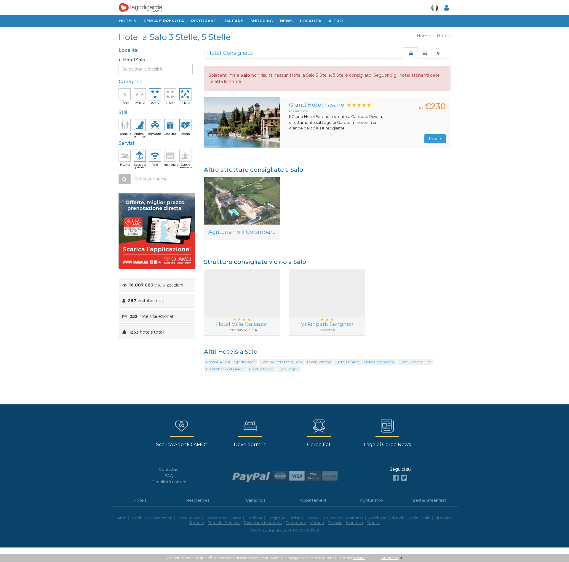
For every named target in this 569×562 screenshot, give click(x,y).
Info (434, 138)
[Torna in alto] (552, 545)
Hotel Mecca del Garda (225, 369)
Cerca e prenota (163, 20)
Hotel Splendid (261, 369)
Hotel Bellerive (319, 362)
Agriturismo (371, 500)
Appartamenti (313, 500)
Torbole (196, 522)
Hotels (127, 20)
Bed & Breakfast (429, 500)
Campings (256, 500)
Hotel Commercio (379, 362)
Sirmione (443, 517)
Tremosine (296, 522)
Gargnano (276, 517)
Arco (122, 517)
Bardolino (139, 517)
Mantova (354, 522)
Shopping (261, 20)
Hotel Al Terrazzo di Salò (281, 362)
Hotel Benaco (347, 362)
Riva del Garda (404, 517)
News (286, 20)
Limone (311, 517)
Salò (426, 517)
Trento (373, 522)
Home (423, 36)
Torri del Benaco (224, 522)
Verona (317, 522)
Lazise (295, 517)
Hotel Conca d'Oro (415, 362)
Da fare (234, 20)
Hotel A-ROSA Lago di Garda (230, 362)
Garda (236, 517)
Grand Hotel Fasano (316, 105)
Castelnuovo (188, 517)
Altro (335, 20)
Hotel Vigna (288, 369)
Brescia (335, 522)
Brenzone (162, 517)
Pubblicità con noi (169, 481)
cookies (359, 557)
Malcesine (332, 517)
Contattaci (169, 469)
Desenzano (215, 517)
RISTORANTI (204, 20)
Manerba (355, 517)
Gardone (254, 517)
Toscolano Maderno (263, 522)
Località (310, 20)
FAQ (169, 475)
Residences (198, 500)
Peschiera (376, 517)
